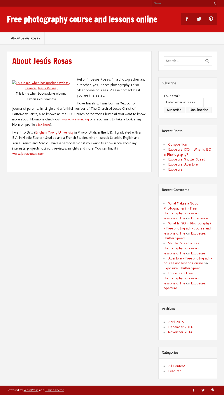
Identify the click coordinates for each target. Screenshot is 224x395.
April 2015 (176, 322)
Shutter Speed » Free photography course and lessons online (182, 248)
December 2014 (180, 327)
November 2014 (180, 332)
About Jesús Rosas (25, 38)
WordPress (31, 390)
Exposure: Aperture (183, 164)
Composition (177, 144)
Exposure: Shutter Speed (186, 159)
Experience (199, 218)
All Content (176, 366)
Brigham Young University (54, 132)
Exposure (175, 169)
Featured (174, 371)
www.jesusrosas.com (28, 154)
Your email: (172, 96)
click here (43, 125)
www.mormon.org (75, 119)
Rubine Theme (54, 390)
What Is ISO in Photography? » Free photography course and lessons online (187, 228)
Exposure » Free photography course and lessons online (182, 278)
